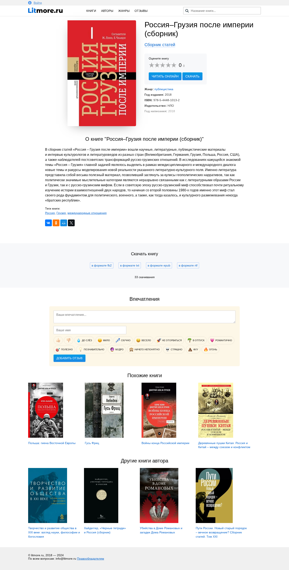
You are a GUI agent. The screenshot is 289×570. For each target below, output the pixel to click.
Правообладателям (90, 558)
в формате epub (159, 265)
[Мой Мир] (63, 222)
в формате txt (129, 265)
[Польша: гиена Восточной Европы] (45, 436)
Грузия (61, 213)
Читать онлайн (165, 76)
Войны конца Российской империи (165, 443)
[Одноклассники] (56, 222)
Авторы (107, 10)
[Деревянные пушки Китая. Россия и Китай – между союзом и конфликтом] (215, 436)
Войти (38, 2)
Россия (50, 213)
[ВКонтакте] (48, 222)
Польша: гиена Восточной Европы (52, 443)
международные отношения (87, 213)
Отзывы (141, 10)
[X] (71, 222)
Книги (91, 10)
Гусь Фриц (92, 443)
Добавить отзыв (69, 358)
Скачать (192, 76)
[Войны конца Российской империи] (159, 436)
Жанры (123, 10)
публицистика (163, 89)
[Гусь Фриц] (104, 436)
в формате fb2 (102, 265)
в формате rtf (188, 265)
